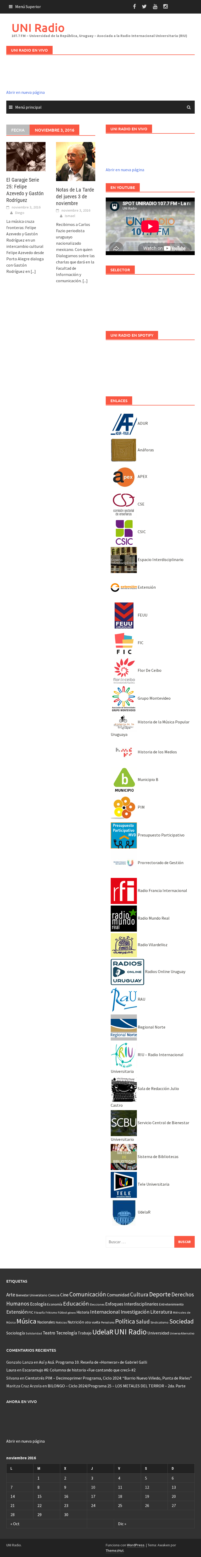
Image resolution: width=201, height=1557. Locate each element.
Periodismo (107, 1322)
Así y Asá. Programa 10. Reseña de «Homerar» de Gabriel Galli (93, 1362)
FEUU (142, 615)
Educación (76, 1303)
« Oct (15, 1523)
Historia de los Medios (157, 751)
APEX (142, 476)
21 (12, 1505)
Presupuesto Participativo (161, 835)
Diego (19, 212)
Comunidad (118, 1295)
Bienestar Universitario (31, 1295)
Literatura (161, 1312)
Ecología (38, 1304)
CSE (140, 504)
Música (26, 1321)
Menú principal (28, 107)
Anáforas (145, 449)
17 (93, 1496)
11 (120, 1487)
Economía (54, 1304)
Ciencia (53, 1295)
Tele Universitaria (153, 1184)
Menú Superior (28, 6)
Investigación (135, 1312)
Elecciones (97, 1304)
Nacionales (46, 1322)
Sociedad (181, 1321)
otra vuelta (92, 1322)
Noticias (61, 1322)
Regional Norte (151, 1027)
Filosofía (39, 1312)
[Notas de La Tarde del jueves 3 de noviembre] (75, 161)
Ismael (70, 215)
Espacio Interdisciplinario (160, 559)
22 (39, 1505)
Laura (11, 1370)
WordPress (135, 1545)
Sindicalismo (159, 1322)
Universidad (158, 1333)
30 (66, 1514)
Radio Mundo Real (153, 918)
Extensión (146, 587)
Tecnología (66, 1333)
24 (93, 1505)
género (72, 1312)
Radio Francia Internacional (162, 890)
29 (39, 1514)
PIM (141, 807)
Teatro (49, 1333)
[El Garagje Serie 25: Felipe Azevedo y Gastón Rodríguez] (26, 156)
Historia (82, 1312)
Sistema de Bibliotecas (157, 1156)
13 (174, 1487)
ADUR (142, 423)
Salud (143, 1321)
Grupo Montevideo (154, 698)
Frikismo (51, 1312)
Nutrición (76, 1322)
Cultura (139, 1294)
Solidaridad (34, 1333)
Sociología (15, 1333)
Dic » (122, 1523)
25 (120, 1505)
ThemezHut (115, 1550)
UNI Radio (38, 27)
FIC (140, 642)
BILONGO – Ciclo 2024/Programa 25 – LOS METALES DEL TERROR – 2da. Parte (117, 1385)
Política (125, 1321)
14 (12, 1496)
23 (66, 1505)
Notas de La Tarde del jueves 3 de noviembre (75, 196)
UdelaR (143, 1212)
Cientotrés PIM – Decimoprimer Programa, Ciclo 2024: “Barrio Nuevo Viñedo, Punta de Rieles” (108, 1378)
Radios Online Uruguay (164, 971)
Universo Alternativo (182, 1333)
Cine (64, 1295)
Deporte (160, 1294)
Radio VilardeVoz (152, 944)
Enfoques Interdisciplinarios (131, 1304)
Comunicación (87, 1294)
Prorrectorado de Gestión (160, 862)
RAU (141, 999)
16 (66, 1496)
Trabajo (85, 1333)
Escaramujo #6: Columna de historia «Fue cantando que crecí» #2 (79, 1370)
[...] (33, 271)
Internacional (105, 1311)
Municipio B (147, 779)
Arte (10, 1294)
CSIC (141, 531)
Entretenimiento (171, 1304)
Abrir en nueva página (25, 92)
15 (39, 1496)
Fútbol (62, 1312)
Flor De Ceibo (149, 670)
